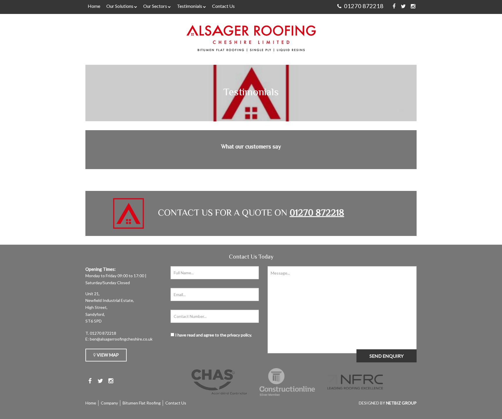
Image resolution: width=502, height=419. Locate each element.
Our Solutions (119, 6)
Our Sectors (155, 6)
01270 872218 (103, 333)
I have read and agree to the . (213, 334)
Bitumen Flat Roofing (142, 402)
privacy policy (239, 334)
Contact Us (223, 6)
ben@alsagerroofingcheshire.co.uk (121, 338)
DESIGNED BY (388, 402)
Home (94, 6)
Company (109, 402)
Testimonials (189, 6)
